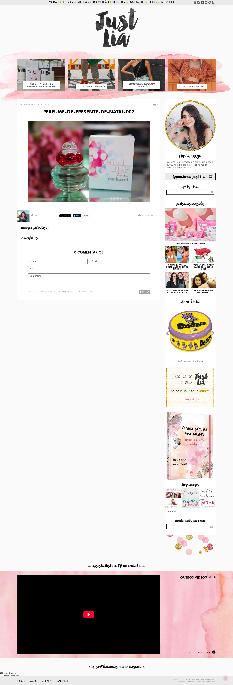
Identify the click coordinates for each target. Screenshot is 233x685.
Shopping (167, 2)
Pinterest (209, 2)
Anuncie (62, 681)
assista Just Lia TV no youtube (116, 566)
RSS (213, 2)
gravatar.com (85, 292)
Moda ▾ (54, 2)
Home (21, 681)
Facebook (202, 2)
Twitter (206, 2)
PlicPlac (212, 681)
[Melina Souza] (190, 493)
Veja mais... (172, 511)
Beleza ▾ (68, 2)
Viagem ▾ (83, 2)
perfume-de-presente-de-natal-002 (88, 112)
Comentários (149, 215)
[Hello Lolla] (207, 493)
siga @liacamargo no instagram (116, 667)
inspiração (136, 2)
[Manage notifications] (225, 678)
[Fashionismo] (173, 493)
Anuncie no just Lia (188, 177)
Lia (35, 215)
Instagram (198, 2)
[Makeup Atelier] (173, 503)
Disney (153, 2)
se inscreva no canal (199, 652)
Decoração (101, 2)
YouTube (195, 2)
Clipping (47, 681)
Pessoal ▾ (119, 2)
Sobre (33, 681)
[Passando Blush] (190, 503)
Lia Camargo (189, 681)
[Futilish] (207, 503)
